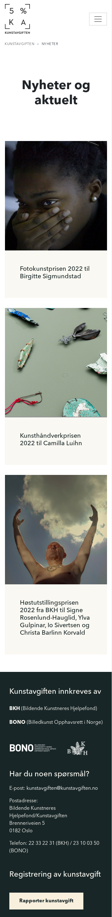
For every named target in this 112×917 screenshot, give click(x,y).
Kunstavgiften (19, 44)
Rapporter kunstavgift (46, 901)
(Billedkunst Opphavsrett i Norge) (56, 722)
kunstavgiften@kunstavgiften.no (62, 788)
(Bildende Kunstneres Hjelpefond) (53, 708)
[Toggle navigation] (98, 19)
